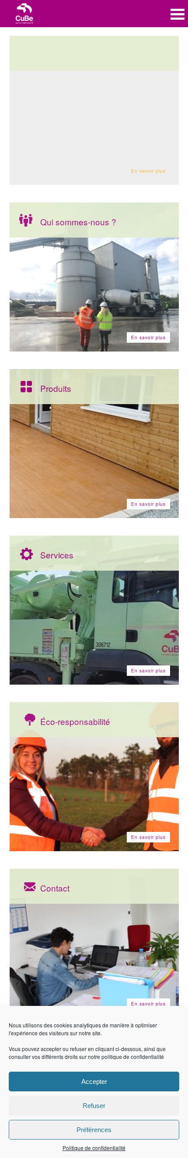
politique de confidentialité (132, 1056)
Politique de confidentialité (94, 1147)
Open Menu (177, 14)
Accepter (94, 1081)
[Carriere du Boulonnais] (24, 14)
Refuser (94, 1105)
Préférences (94, 1129)
